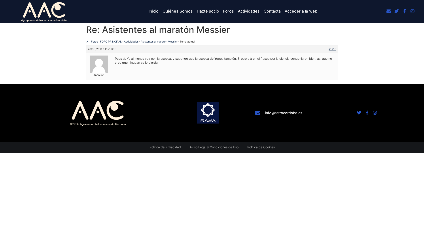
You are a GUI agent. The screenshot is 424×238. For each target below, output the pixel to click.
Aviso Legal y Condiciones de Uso (214, 147)
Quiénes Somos (178, 11)
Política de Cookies (261, 147)
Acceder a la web (301, 11)
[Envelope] (388, 11)
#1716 (332, 49)
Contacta (272, 11)
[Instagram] (412, 11)
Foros (228, 11)
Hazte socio (208, 11)
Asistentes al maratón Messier (159, 41)
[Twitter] (396, 11)
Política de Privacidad (165, 147)
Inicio (154, 11)
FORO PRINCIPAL (111, 41)
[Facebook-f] (404, 11)
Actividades (249, 11)
